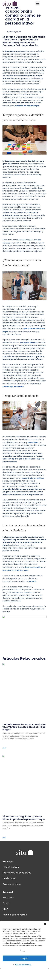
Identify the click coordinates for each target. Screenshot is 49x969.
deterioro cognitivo (33, 567)
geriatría (32, 581)
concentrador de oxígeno (33, 478)
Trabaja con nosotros (15, 914)
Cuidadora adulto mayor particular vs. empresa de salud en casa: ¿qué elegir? (24, 727)
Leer (4, 748)
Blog (5, 909)
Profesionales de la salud (17, 872)
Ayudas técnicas (12, 884)
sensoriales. (33, 442)
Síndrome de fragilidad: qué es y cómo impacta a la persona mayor (23, 818)
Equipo (6, 903)
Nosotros (8, 897)
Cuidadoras (9, 878)
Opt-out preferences (23, 964)
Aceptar (24, 958)
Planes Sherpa (11, 867)
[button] (45, 924)
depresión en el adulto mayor (15, 570)
